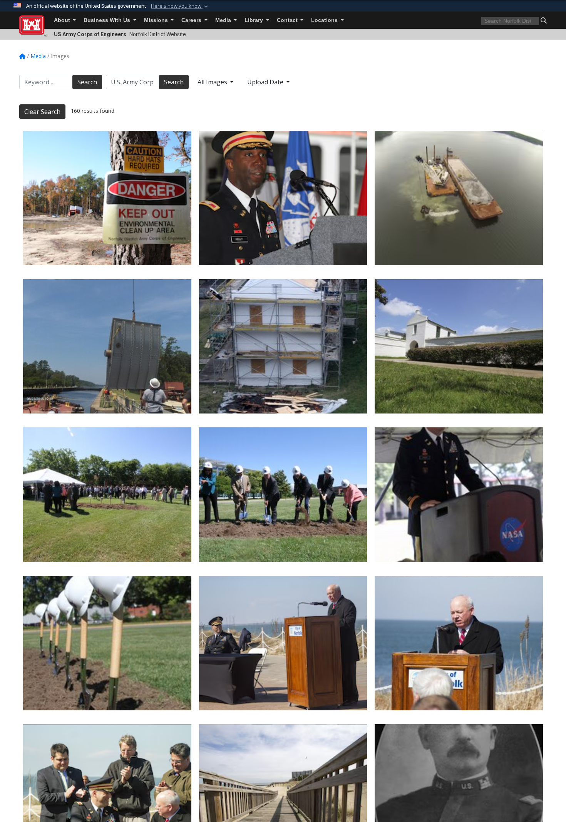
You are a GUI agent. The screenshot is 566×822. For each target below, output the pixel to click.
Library (254, 20)
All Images (213, 82)
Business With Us (108, 20)
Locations (325, 20)
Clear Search (42, 111)
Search (87, 82)
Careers (192, 20)
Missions (156, 20)
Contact (288, 20)
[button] (180, 6)
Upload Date (266, 82)
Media (224, 20)
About (63, 20)
